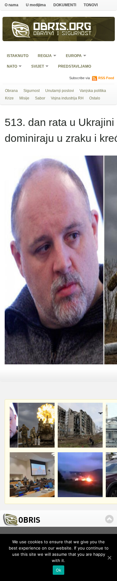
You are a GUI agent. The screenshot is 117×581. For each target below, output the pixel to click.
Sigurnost (31, 91)
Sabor (40, 98)
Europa (72, 56)
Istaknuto (17, 56)
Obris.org (62, 27)
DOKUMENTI (64, 5)
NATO (10, 67)
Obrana (11, 91)
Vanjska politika (93, 91)
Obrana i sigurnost (62, 34)
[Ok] (109, 558)
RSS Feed (106, 78)
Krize (9, 98)
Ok (58, 570)
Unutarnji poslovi (59, 91)
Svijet (35, 67)
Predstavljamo (74, 66)
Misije (24, 98)
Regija (43, 56)
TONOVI (91, 5)
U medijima (36, 5)
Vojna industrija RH (67, 98)
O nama (11, 5)
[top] (109, 519)
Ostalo (94, 98)
